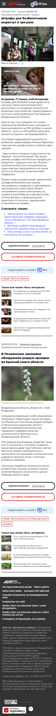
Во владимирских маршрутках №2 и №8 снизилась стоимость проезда (32, 292)
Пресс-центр (41, 587)
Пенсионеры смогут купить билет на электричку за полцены (28, 233)
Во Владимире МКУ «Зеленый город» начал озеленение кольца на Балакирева (32, 565)
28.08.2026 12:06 (9, 344)
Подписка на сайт (13, 601)
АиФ (21, 63)
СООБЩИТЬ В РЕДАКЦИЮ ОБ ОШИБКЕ (23, 619)
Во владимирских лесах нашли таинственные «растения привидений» (31, 547)
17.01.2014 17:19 (8, 11)
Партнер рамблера (27, 702)
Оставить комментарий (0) (28, 257)
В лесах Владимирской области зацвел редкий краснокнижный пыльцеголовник (32, 556)
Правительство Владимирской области (22, 402)
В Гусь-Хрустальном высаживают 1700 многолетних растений (31, 537)
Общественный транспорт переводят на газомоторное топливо (32, 310)
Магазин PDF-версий (36, 591)
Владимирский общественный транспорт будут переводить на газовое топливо (32, 320)
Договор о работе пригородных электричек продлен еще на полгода (26, 227)
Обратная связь (12, 591)
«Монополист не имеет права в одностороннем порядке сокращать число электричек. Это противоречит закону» (26, 218)
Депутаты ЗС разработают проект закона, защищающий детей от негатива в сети (32, 301)
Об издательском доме (17, 587)
